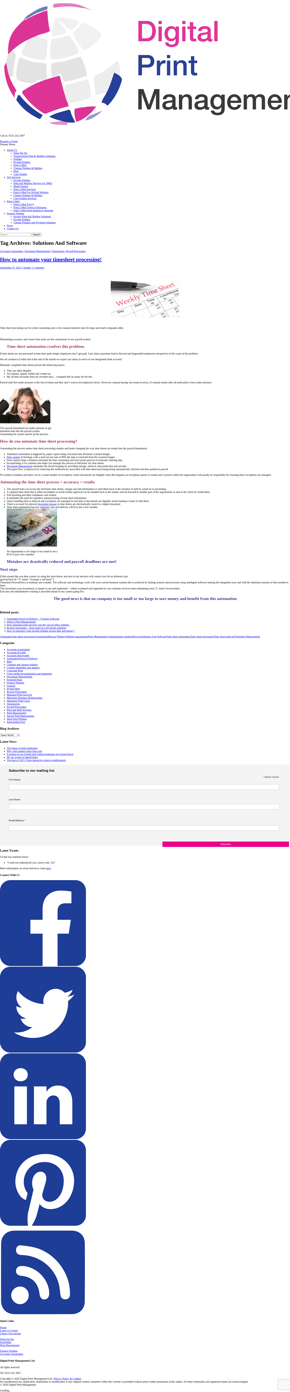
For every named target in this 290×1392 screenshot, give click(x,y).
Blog (16, 171)
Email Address (17, 820)
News (10, 225)
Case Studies (20, 174)
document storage (47, 504)
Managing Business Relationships (24, 697)
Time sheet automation (178, 636)
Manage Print (54, 636)
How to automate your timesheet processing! (51, 259)
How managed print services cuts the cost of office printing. (38, 624)
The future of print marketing (22, 748)
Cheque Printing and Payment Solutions (34, 222)
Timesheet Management (247, 636)
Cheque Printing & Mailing (27, 168)
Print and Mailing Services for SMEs (32, 183)
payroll (65, 636)
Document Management (37, 251)
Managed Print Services (19, 694)
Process (137, 636)
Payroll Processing (75, 251)
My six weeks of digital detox (22, 757)
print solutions (125, 636)
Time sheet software (224, 636)
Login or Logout (9, 1330)
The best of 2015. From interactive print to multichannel (36, 760)
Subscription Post (16, 722)
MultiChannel (20, 186)
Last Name (14, 799)
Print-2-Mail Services (24, 189)
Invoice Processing (17, 691)
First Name (14, 779)
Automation (41, 636)
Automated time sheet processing (17, 636)
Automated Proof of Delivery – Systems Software (33, 618)
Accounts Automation (11, 251)
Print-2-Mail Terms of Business (29, 207)
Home (3, 1327)
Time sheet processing (202, 636)
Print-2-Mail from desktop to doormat (33, 210)
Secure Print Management (20, 716)
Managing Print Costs (18, 700)
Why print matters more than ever (24, 751)
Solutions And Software (153, 636)
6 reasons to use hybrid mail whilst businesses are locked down (40, 754)
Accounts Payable (16, 652)
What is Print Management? (21, 621)
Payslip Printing (21, 162)
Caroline (26, 267)
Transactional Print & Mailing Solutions (34, 156)
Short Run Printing (17, 719)
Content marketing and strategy (23, 667)
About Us (12, 150)
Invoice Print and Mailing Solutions (32, 216)
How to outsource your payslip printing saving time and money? (41, 630)
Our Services (13, 177)
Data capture (13, 457)
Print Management (16, 713)
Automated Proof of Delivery (22, 658)
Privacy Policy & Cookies (67, 1378)
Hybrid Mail (13, 688)
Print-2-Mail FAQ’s (23, 204)
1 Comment (38, 267)
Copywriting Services (24, 198)
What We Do (20, 153)
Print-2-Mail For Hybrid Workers (31, 192)
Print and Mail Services (19, 709)
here (48, 868)
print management (78, 636)
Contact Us (13, 228)
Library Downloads (10, 1333)
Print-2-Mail (19, 165)
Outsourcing (57, 251)
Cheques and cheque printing (22, 664)
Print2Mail (5, 1342)
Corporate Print (15, 670)
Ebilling (17, 159)
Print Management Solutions (103, 636)
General (11, 685)
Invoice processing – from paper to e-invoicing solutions (36, 627)
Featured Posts (14, 679)
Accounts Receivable (18, 655)
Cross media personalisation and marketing (29, 673)
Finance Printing (15, 213)
